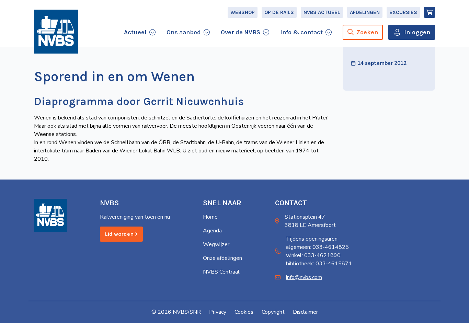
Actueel (135, 32)
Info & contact (301, 32)
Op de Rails (279, 12)
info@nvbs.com (304, 277)
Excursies (403, 12)
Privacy (217, 312)
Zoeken (367, 32)
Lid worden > (121, 234)
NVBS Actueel (322, 12)
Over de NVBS (240, 32)
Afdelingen (365, 12)
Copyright (273, 312)
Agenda (212, 230)
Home (210, 217)
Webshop (242, 12)
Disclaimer (305, 312)
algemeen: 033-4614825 (317, 247)
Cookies (244, 312)
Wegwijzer (216, 244)
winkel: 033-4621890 (313, 255)
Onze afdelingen (222, 258)
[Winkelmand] (429, 12)
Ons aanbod (184, 32)
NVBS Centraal (221, 272)
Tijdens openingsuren (312, 239)
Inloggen (417, 32)
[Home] (56, 32)
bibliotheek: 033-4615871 (319, 263)
